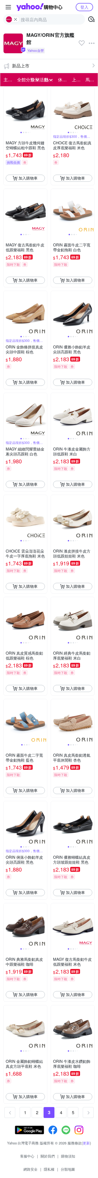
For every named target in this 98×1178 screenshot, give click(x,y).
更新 (86, 1143)
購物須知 (68, 1156)
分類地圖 (68, 1169)
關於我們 (48, 1156)
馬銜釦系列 (90, 79)
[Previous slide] (7, 108)
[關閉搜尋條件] (15, 19)
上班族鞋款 (77, 79)
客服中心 (27, 1156)
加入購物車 (28, 178)
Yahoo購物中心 (39, 7)
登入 (84, 7)
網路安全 (30, 1169)
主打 (8, 79)
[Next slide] (43, 108)
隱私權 (49, 1169)
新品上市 (20, 65)
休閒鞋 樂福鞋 (63, 79)
